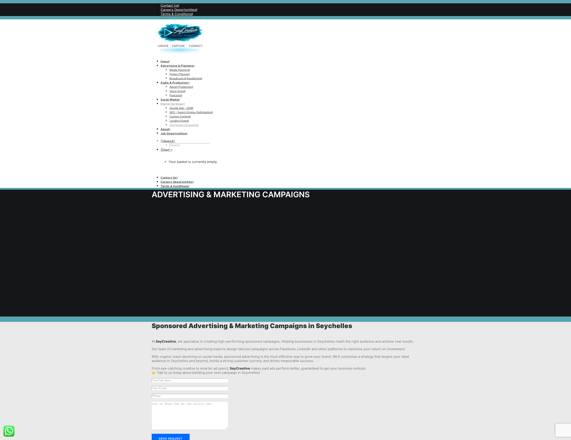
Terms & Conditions (176, 14)
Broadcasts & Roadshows (185, 78)
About (165, 129)
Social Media (170, 99)
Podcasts (175, 95)
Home (165, 61)
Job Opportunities (173, 133)
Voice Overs (177, 91)
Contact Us (169, 5)
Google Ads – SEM (181, 108)
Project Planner (179, 74)
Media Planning (179, 70)
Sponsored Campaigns (184, 125)
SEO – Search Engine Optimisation (191, 112)
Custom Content (180, 116)
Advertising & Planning (177, 65)
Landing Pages (179, 120)
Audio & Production (174, 82)
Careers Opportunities (178, 10)
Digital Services (172, 103)
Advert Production (181, 86)
